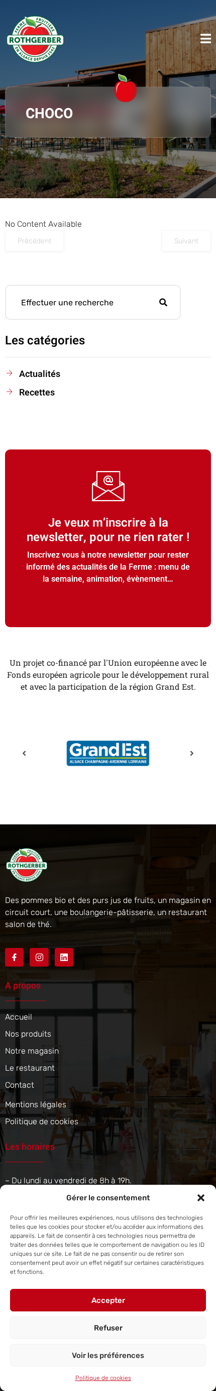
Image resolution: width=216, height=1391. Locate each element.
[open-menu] (205, 39)
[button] (201, 1198)
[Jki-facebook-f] (14, 957)
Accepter (108, 1300)
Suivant (186, 241)
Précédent (34, 241)
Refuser (108, 1327)
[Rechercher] (163, 302)
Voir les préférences (108, 1355)
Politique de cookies (103, 1377)
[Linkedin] (64, 957)
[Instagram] (39, 957)
